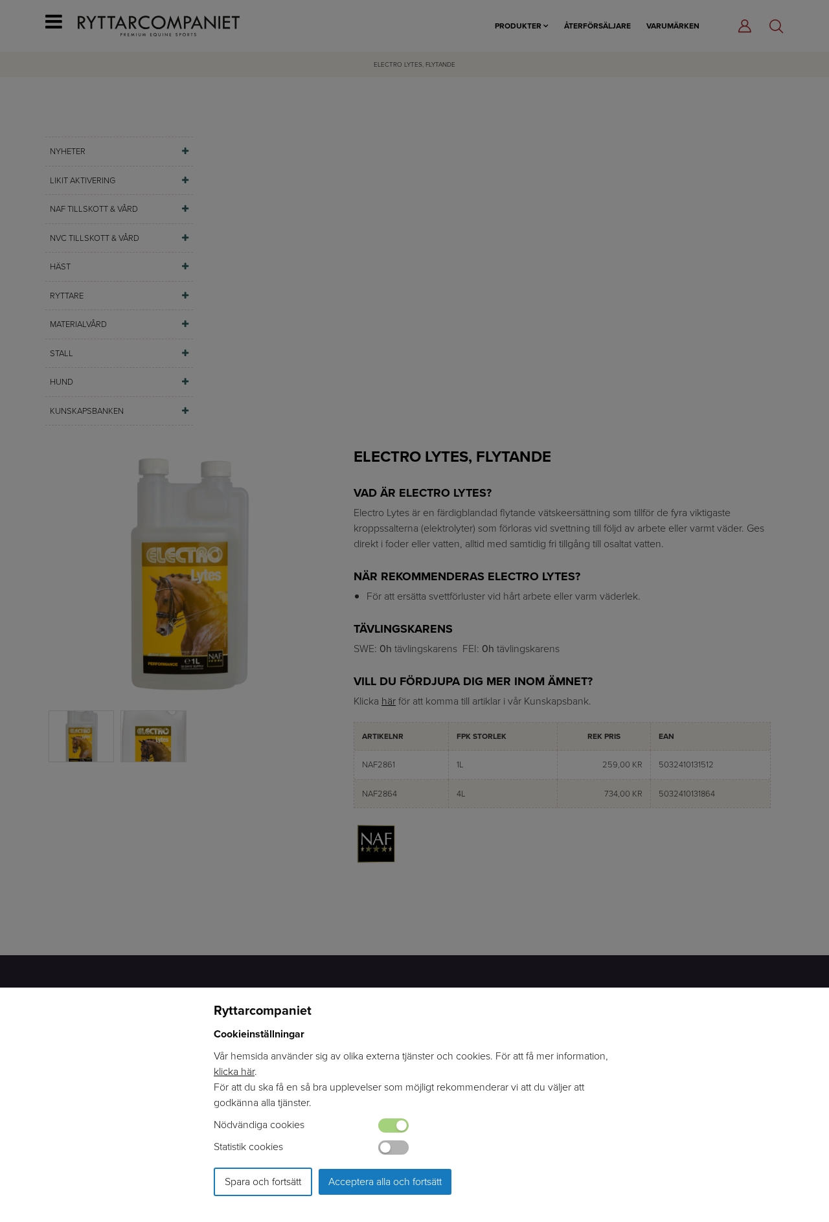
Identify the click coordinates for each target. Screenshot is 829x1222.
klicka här (234, 1071)
